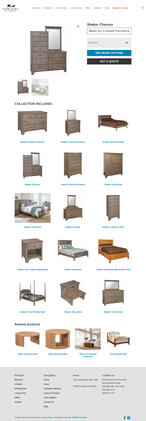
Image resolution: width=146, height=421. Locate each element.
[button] (78, 27)
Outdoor (98, 8)
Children (48, 8)
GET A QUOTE (109, 61)
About (46, 384)
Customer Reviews (52, 388)
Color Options (50, 397)
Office (88, 8)
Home (46, 380)
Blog (107, 8)
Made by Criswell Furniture (109, 31)
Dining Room (61, 8)
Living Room (76, 8)
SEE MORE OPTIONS (109, 52)
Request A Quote (120, 8)
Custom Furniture (52, 393)
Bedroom (36, 8)
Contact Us (49, 402)
